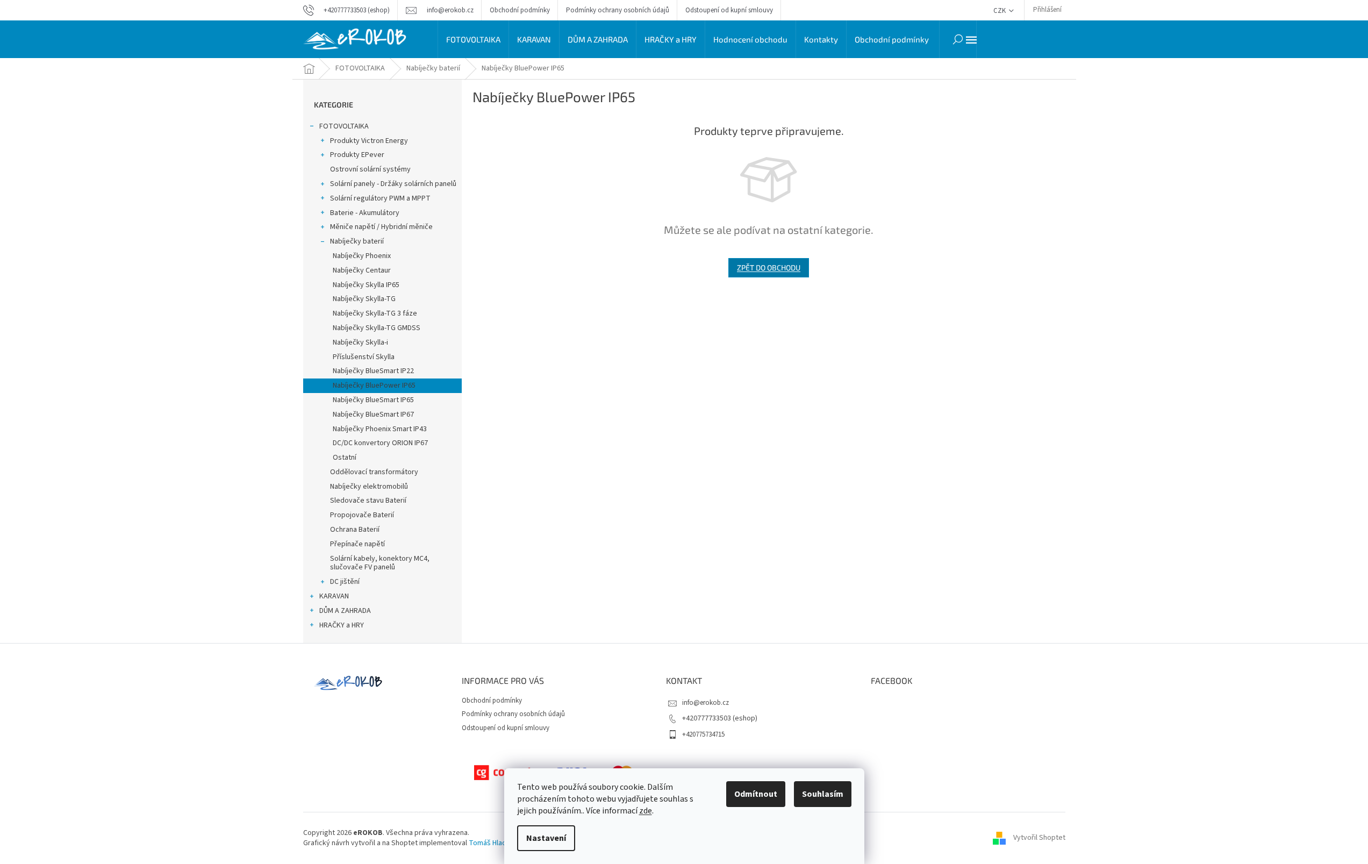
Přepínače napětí (357, 544)
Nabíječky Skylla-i (360, 342)
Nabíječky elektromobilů (369, 486)
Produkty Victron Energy (369, 140)
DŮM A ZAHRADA (345, 610)
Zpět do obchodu (768, 267)
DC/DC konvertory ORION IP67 (380, 443)
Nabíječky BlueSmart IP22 (373, 371)
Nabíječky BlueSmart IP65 (373, 400)
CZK (1000, 11)
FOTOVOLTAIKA (344, 126)
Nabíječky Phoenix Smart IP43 (380, 429)
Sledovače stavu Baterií (368, 500)
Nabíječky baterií (357, 241)
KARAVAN (334, 596)
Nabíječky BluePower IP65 (374, 385)
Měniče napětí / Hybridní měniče (381, 227)
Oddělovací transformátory (374, 472)
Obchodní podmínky (520, 10)
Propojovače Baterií (362, 515)
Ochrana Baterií (354, 529)
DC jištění (345, 581)
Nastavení (546, 838)
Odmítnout (755, 794)
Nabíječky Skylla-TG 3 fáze (375, 313)
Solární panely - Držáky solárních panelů (393, 183)
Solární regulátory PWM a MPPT (380, 198)
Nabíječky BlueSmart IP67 (373, 414)
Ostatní (344, 457)
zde (645, 811)
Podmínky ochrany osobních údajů (617, 10)
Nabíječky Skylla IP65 (366, 285)
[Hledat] (958, 39)
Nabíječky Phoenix (362, 256)
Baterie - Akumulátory (364, 213)
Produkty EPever (357, 154)
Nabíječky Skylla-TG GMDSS (376, 328)
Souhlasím (822, 794)
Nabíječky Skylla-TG (364, 299)
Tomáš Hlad (487, 843)
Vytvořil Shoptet (1039, 838)
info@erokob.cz (705, 703)
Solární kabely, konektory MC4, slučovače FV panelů (379, 563)
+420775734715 (703, 734)
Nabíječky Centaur (362, 270)
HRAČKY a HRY (341, 625)
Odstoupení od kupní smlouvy (729, 10)
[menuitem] (473, 39)
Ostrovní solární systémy (370, 169)
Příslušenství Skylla (364, 357)
